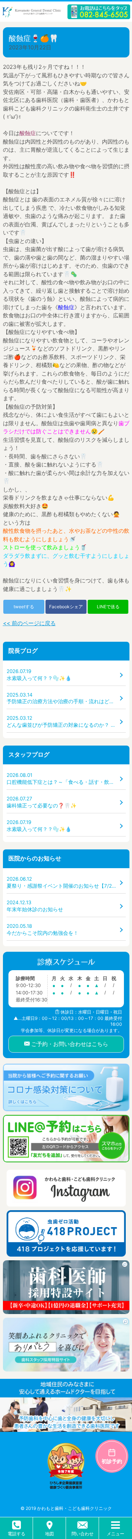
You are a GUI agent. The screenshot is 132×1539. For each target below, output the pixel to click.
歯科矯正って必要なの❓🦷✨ (42, 802)
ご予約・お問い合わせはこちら (69, 1043)
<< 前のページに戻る (29, 623)
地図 (49, 1533)
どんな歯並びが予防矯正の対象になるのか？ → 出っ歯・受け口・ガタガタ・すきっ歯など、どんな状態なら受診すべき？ (66, 721)
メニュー (115, 1533)
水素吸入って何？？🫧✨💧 (39, 674)
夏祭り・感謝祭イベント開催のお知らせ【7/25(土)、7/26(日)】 (66, 882)
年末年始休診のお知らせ (35, 905)
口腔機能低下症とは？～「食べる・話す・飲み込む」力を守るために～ (66, 778)
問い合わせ (83, 1533)
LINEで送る (108, 606)
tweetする (24, 606)
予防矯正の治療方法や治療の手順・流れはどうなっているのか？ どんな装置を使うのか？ (66, 698)
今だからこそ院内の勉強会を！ (42, 929)
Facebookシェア (66, 606)
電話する (16, 1533)
